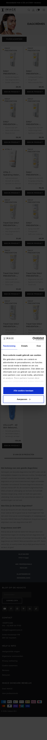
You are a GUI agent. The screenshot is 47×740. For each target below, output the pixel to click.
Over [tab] (39, 346)
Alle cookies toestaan (23, 391)
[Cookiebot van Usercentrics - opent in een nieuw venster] (33, 338)
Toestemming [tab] (9, 346)
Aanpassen (22, 399)
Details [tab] (24, 346)
